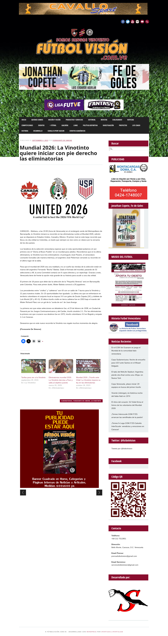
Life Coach (136, 125)
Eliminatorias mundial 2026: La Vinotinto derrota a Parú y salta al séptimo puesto (61, 380)
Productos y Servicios (74, 119)
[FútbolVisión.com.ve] (84, 59)
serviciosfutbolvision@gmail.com (124, 565)
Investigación (108, 125)
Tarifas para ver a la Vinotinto (33, 377)
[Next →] (99, 492)
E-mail (142, 22)
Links (76, 125)
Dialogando (117, 119)
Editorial (92, 119)
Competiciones (27, 125)
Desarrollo (37, 131)
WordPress (92, 632)
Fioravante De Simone (62, 140)
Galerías (65, 125)
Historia (25, 131)
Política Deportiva (90, 125)
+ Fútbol (53, 125)
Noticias (130, 119)
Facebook (123, 22)
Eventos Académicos (77, 131)
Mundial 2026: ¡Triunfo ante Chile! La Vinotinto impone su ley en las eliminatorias (88, 380)
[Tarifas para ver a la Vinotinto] (33, 366)
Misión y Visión (54, 119)
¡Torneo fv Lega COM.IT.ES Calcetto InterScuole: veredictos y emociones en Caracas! (127, 426)
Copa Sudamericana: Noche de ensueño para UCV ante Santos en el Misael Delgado (128, 363)
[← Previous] (23, 492)
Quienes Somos (37, 119)
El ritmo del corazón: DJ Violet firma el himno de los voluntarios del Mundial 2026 (127, 405)
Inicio (24, 119)
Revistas (104, 119)
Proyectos (123, 125)
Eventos (41, 125)
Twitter (128, 22)
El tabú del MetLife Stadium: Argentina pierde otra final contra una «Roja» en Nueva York (127, 375)
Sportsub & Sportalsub (112, 632)
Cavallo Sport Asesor (56, 131)
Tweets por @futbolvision (121, 448)
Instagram (137, 22)
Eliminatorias (66, 401)
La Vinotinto (96, 401)
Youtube (133, 22)
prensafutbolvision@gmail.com (124, 556)
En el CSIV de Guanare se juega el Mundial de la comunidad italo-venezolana (125, 350)
